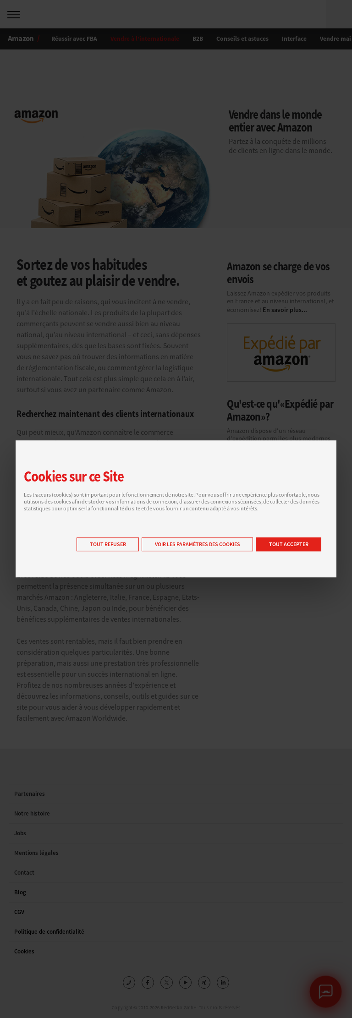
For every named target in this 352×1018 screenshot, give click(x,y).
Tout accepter (288, 544)
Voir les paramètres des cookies (197, 544)
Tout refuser (108, 544)
